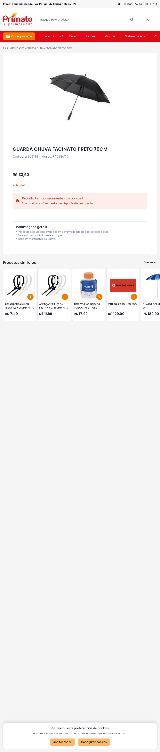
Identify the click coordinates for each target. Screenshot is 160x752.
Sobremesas (135, 36)
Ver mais (150, 262)
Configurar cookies (94, 742)
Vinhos (110, 36)
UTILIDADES (17, 48)
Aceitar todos (62, 742)
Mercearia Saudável (60, 36)
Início (6, 48)
